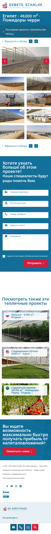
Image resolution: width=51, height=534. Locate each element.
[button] (4, 61)
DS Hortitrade (9, 517)
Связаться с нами (18, 451)
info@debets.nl (13, 526)
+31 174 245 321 (21, 526)
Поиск (35, 526)
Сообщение (15, 236)
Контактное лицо (18, 203)
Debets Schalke (22, 6)
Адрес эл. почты (17, 225)
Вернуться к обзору (16, 41)
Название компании (19, 192)
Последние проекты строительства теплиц (25, 31)
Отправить (34, 263)
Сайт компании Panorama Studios (14, 478)
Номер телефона (17, 214)
